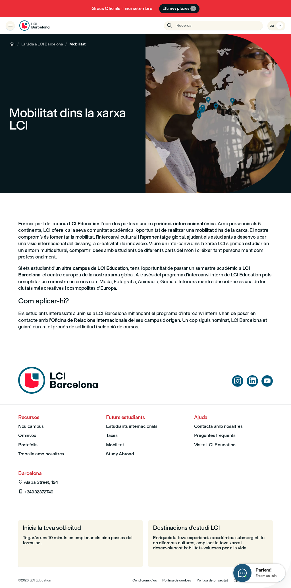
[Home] (58, 392)
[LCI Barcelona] (34, 25)
